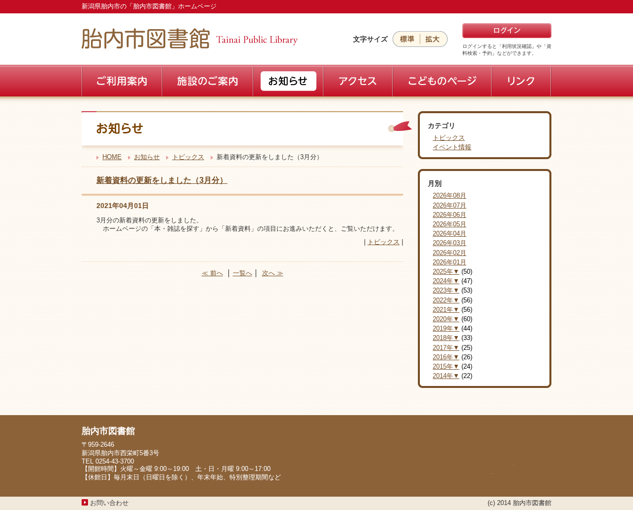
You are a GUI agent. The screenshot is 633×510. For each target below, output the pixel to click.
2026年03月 (449, 243)
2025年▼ (446, 271)
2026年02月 (449, 252)
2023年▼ (446, 290)
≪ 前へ (212, 273)
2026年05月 (449, 224)
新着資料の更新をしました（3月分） (161, 180)
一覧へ (242, 273)
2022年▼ (446, 300)
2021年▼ (446, 309)
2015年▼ (446, 366)
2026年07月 (449, 205)
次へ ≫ (272, 273)
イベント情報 (452, 147)
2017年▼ (446, 347)
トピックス (188, 157)
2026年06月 (449, 214)
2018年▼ (446, 337)
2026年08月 (449, 195)
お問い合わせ (109, 503)
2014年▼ (446, 376)
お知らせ (147, 157)
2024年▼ (446, 281)
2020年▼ (446, 319)
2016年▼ (446, 357)
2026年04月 (449, 233)
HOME (112, 157)
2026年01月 (449, 262)
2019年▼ (446, 328)
